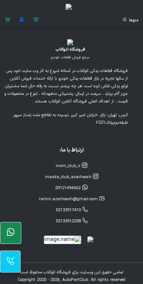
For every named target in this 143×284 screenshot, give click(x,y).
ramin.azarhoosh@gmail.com (69, 199)
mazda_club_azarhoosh (69, 177)
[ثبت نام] (22, 20)
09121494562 (68, 188)
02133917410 (69, 210)
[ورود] (36, 20)
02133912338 (69, 221)
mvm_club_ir (69, 166)
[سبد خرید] (7, 20)
